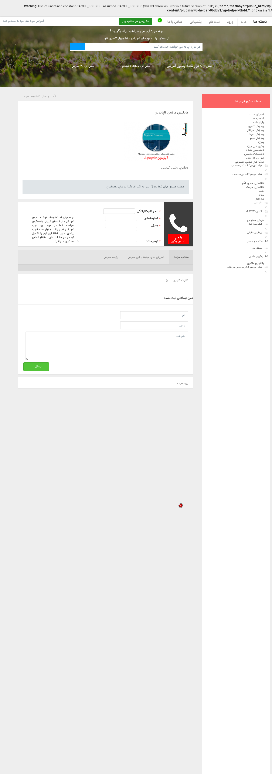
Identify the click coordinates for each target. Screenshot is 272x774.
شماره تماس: (150, 218)
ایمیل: (154, 226)
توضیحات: (152, 241)
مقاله (261, 195)
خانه (244, 22)
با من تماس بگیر (178, 239)
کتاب (261, 191)
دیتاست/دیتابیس (254, 154)
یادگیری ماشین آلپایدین (171, 113)
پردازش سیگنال (255, 130)
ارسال (38, 366)
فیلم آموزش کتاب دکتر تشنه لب (246, 165)
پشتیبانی (196, 22)
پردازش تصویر (256, 126)
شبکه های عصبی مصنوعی (249, 162)
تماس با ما (174, 22)
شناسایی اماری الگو (253, 183)
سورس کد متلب (254, 158)
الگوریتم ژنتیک (255, 224)
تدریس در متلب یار (135, 21)
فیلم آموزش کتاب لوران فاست (247, 174)
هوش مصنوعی (255, 220)
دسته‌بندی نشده (255, 150)
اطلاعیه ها (258, 118)
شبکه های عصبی (257, 241)
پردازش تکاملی (254, 232)
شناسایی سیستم (255, 187)
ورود (230, 22)
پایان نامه (258, 122)
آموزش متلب (256, 114)
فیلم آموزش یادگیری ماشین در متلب (244, 267)
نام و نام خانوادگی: (147, 211)
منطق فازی (256, 248)
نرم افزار (259, 199)
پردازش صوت (256, 134)
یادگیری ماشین (258, 256)
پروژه (261, 142)
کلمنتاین (258, 202)
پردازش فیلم (257, 138)
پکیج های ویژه (255, 146)
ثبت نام (214, 22)
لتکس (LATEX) (254, 211)
